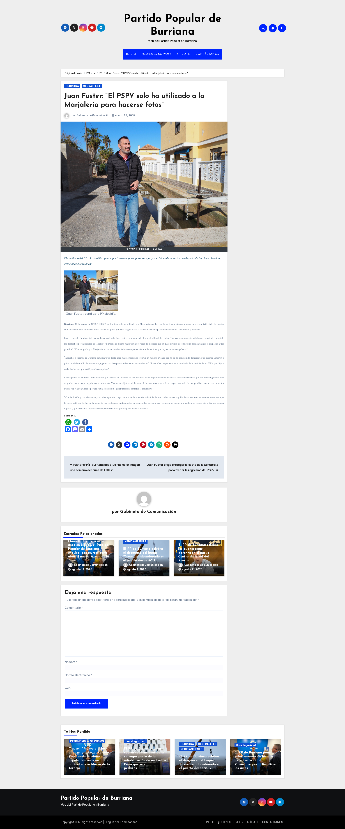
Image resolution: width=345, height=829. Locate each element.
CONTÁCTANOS (207, 54)
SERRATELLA (91, 86)
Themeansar (128, 822)
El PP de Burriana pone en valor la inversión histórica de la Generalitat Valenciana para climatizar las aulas (255, 760)
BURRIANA (72, 86)
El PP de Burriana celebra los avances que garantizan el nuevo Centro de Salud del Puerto (198, 552)
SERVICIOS (97, 741)
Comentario (74, 607)
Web (67, 688)
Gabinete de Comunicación (93, 115)
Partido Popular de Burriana (96, 798)
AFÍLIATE (183, 54)
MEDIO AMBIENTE (135, 541)
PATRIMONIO (78, 741)
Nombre (71, 662)
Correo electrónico (78, 675)
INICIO (131, 54)
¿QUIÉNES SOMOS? (156, 54)
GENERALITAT (207, 744)
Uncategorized (135, 741)
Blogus (109, 822)
